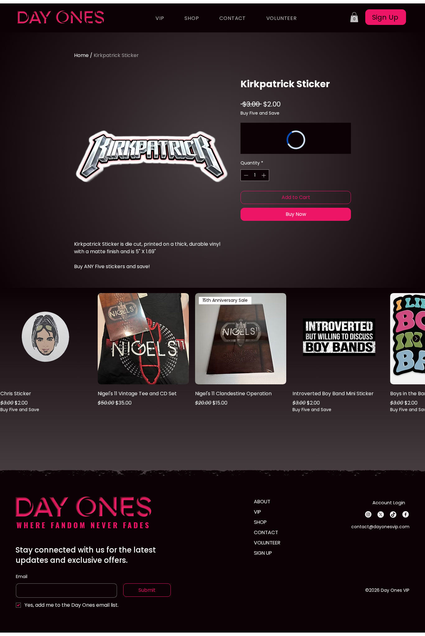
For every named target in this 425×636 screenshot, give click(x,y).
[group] (212, 353)
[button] (354, 17)
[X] (381, 514)
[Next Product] (416, 338)
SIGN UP (263, 553)
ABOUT (262, 501)
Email (21, 576)
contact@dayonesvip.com (380, 527)
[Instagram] (368, 514)
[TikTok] (393, 514)
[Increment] (264, 175)
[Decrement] (245, 175)
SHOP (260, 522)
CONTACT (266, 532)
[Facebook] (405, 514)
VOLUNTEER (267, 542)
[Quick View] (45, 338)
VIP (257, 511)
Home (81, 55)
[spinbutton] (254, 175)
